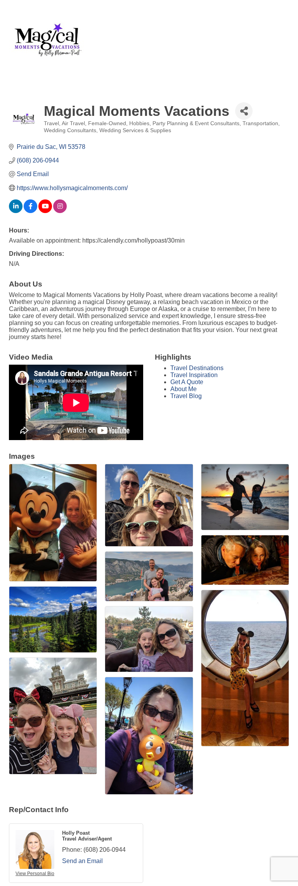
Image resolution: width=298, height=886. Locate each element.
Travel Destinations (197, 368)
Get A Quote (186, 382)
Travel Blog (186, 396)
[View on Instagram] (60, 211)
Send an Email (82, 861)
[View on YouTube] (45, 211)
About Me (183, 389)
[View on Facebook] (30, 211)
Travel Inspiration (194, 375)
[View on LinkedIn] (16, 211)
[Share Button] (244, 111)
